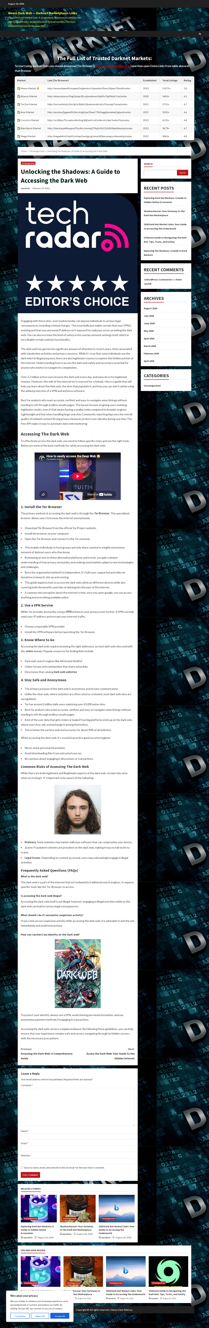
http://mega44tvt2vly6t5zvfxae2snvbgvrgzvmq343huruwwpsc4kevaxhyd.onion (90, 136)
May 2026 (149, 330)
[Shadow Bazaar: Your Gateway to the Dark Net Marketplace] (78, 1208)
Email (24, 1143)
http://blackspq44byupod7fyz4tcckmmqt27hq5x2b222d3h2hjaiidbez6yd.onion (90, 128)
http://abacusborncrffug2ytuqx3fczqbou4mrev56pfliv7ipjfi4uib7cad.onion (87, 96)
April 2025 (149, 361)
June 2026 (149, 323)
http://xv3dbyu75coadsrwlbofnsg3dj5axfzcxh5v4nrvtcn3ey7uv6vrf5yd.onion (88, 120)
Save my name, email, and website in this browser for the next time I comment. (64, 1167)
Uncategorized (28, 163)
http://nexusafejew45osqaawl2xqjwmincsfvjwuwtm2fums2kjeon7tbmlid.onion (89, 88)
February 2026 (151, 353)
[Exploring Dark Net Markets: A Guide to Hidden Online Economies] (39, 1208)
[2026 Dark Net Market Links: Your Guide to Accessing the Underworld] (117, 1208)
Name (25, 1130)
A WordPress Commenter (158, 279)
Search (148, 163)
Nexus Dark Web (120, 1309)
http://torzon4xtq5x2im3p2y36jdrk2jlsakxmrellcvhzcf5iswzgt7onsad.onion (87, 104)
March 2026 (150, 345)
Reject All (40, 1316)
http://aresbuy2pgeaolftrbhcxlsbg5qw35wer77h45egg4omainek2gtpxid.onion (89, 112)
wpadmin (25, 188)
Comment (27, 1085)
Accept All (60, 1316)
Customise (20, 1316)
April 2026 (149, 338)
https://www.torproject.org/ (113, 66)
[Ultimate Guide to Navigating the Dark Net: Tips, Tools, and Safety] (168, 1271)
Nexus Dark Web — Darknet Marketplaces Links (42, 13)
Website (25, 1155)
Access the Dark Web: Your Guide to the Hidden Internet (110, 1053)
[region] (39, 1306)
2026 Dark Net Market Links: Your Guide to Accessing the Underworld (116, 1230)
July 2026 (149, 315)
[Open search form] (200, 34)
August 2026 (150, 308)
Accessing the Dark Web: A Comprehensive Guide (47, 1053)
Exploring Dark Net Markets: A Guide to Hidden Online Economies (37, 1230)
